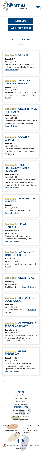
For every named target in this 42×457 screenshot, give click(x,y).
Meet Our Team (21, 398)
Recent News (21, 401)
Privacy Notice (18, 428)
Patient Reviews (21, 404)
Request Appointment (20, 27)
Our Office (21, 395)
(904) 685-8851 (23, 435)
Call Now (21, 20)
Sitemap (25, 428)
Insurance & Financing (21, 413)
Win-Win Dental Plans (21, 416)
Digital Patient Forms (21, 410)
